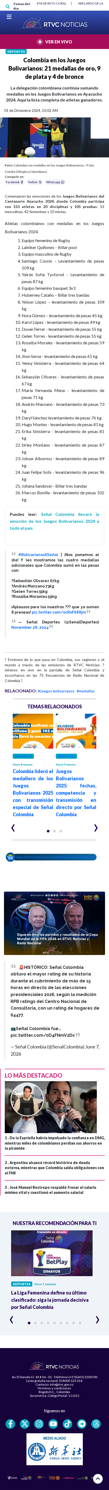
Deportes (16, 52)
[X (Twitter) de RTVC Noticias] (24, 1424)
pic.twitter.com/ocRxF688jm (59, 612)
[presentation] (13, 825)
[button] (48, 831)
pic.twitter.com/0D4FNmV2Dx (43, 1035)
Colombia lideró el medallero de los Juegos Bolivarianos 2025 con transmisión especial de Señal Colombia (33, 792)
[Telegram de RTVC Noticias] (82, 1424)
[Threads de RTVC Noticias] (96, 1424)
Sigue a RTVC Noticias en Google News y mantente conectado (56, 857)
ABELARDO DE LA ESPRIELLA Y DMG (36, 3)
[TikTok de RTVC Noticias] (67, 1424)
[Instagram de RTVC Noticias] (39, 1424)
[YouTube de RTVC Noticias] (53, 1424)
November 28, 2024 (30, 627)
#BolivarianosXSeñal (38, 555)
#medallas (86, 691)
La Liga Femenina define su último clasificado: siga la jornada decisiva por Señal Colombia (50, 1300)
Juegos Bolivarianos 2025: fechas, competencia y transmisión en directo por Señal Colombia (76, 792)
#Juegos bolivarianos (56, 691)
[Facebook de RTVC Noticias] (10, 1424)
